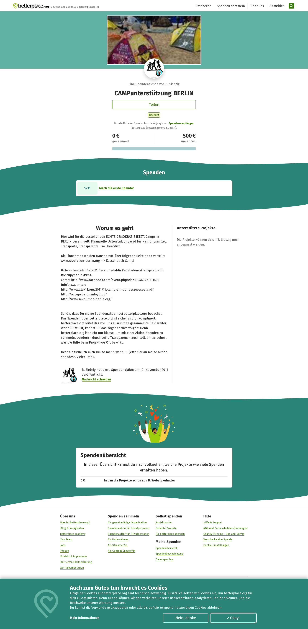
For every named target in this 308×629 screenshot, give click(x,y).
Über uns (257, 6)
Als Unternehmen (118, 539)
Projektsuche (163, 522)
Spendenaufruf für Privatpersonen (128, 533)
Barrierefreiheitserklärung (76, 562)
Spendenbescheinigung (169, 553)
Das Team (66, 539)
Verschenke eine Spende (217, 539)
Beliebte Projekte (166, 528)
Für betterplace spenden (170, 533)
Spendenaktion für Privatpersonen (128, 528)
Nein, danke (186, 618)
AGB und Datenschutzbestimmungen (225, 528)
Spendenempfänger (181, 123)
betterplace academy (72, 533)
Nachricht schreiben (96, 379)
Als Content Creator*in (121, 550)
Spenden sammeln (231, 6)
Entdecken (203, 6)
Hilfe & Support (212, 522)
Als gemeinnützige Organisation (127, 522)
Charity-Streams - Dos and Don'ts (223, 533)
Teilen (154, 104)
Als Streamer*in (117, 545)
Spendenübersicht (166, 548)
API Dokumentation (72, 567)
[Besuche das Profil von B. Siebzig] (154, 68)
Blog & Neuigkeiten (72, 528)
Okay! (235, 618)
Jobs (63, 545)
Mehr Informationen (84, 618)
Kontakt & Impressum (73, 556)
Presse (64, 550)
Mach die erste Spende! (116, 188)
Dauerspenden (164, 559)
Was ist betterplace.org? (75, 522)
